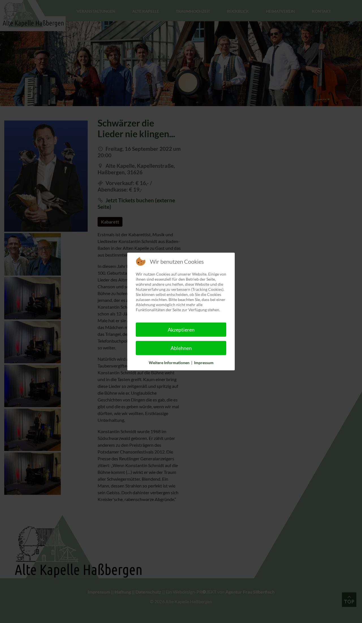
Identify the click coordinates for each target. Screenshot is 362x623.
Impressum (204, 362)
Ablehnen (181, 348)
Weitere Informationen (169, 362)
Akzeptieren (181, 329)
